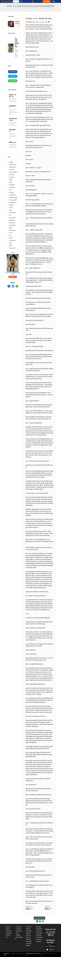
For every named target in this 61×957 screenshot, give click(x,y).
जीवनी (10, 210)
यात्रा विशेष (11, 185)
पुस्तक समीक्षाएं (12, 225)
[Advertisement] (12, 297)
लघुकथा (11, 162)
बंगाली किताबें (28, 939)
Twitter (13, 76)
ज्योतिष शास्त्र (12, 240)
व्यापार (10, 233)
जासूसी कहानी (12, 195)
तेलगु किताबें (28, 937)
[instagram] (50, 932)
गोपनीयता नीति (8, 931)
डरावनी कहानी (12, 217)
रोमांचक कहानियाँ (13, 200)
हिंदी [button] (21, 1)
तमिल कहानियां (39, 939)
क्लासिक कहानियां (13, 172)
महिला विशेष (12, 187)
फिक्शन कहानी (12, 167)
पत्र (10, 215)
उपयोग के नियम (9, 933)
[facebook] (47, 932)
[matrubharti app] (32, 1)
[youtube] (49, 935)
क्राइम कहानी (12, 248)
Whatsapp (13, 80)
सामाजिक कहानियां (13, 197)
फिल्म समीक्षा (12, 220)
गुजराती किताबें (28, 931)
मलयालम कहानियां (39, 937)
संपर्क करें (7, 929)
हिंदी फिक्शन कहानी (16, 55)
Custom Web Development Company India (48, 954)
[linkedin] (52, 935)
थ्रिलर (10, 228)
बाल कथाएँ (11, 174)
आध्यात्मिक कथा (12, 164)
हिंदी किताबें (28, 929)
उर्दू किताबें (28, 945)
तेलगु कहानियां (38, 941)
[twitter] (53, 932)
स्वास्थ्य (11, 207)
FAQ (7, 937)
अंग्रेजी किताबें (28, 926)
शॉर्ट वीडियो (18, 935)
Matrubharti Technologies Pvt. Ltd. (19, 954)
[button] (18, 1)
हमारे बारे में (8, 926)
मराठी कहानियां (38, 931)
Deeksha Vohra (17, 22)
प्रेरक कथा (11, 169)
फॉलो (18, 25)
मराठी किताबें (28, 933)
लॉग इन (53, 1)
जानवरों (11, 238)
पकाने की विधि (12, 212)
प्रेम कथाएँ (11, 192)
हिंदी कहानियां (38, 926)
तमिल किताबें (28, 935)
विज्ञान (10, 243)
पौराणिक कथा (12, 223)
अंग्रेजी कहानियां (39, 933)
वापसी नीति (8, 935)
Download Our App (39, 918)
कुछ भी (10, 245)
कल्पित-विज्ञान (12, 230)
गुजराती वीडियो (18, 931)
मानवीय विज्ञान (12, 202)
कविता (10, 182)
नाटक (10, 190)
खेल (10, 235)
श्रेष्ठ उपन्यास (18, 929)
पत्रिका (11, 180)
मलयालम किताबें (29, 941)
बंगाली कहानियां (39, 935)
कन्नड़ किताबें (28, 943)
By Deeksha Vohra (17, 50)
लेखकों (17, 933)
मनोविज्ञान (11, 205)
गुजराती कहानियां (39, 929)
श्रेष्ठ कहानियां (18, 926)
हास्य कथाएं (11, 177)
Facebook (13, 71)
